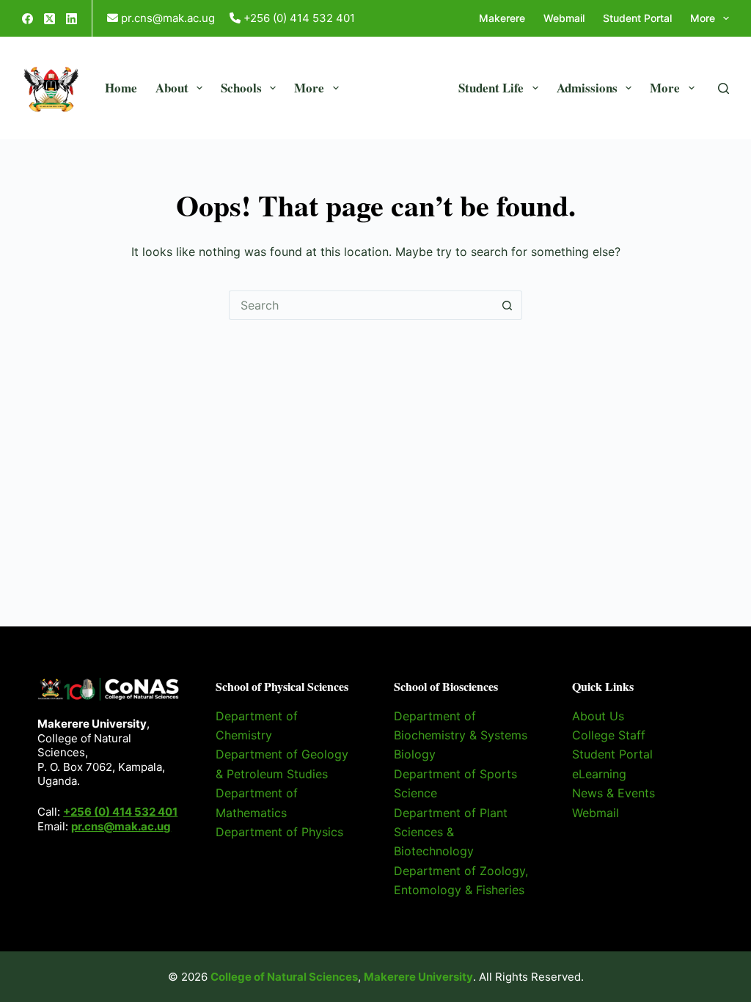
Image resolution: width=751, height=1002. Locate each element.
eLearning (599, 774)
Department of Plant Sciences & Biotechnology (451, 832)
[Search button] (507, 305)
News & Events (613, 793)
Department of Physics (279, 831)
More (702, 18)
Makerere (502, 18)
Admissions (587, 87)
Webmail (564, 18)
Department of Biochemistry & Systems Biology (460, 735)
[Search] (723, 88)
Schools (241, 87)
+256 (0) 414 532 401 (120, 812)
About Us (598, 716)
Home (121, 87)
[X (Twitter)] (49, 18)
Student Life (491, 87)
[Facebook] (27, 18)
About (171, 87)
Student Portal (637, 18)
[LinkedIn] (71, 18)
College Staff (608, 735)
